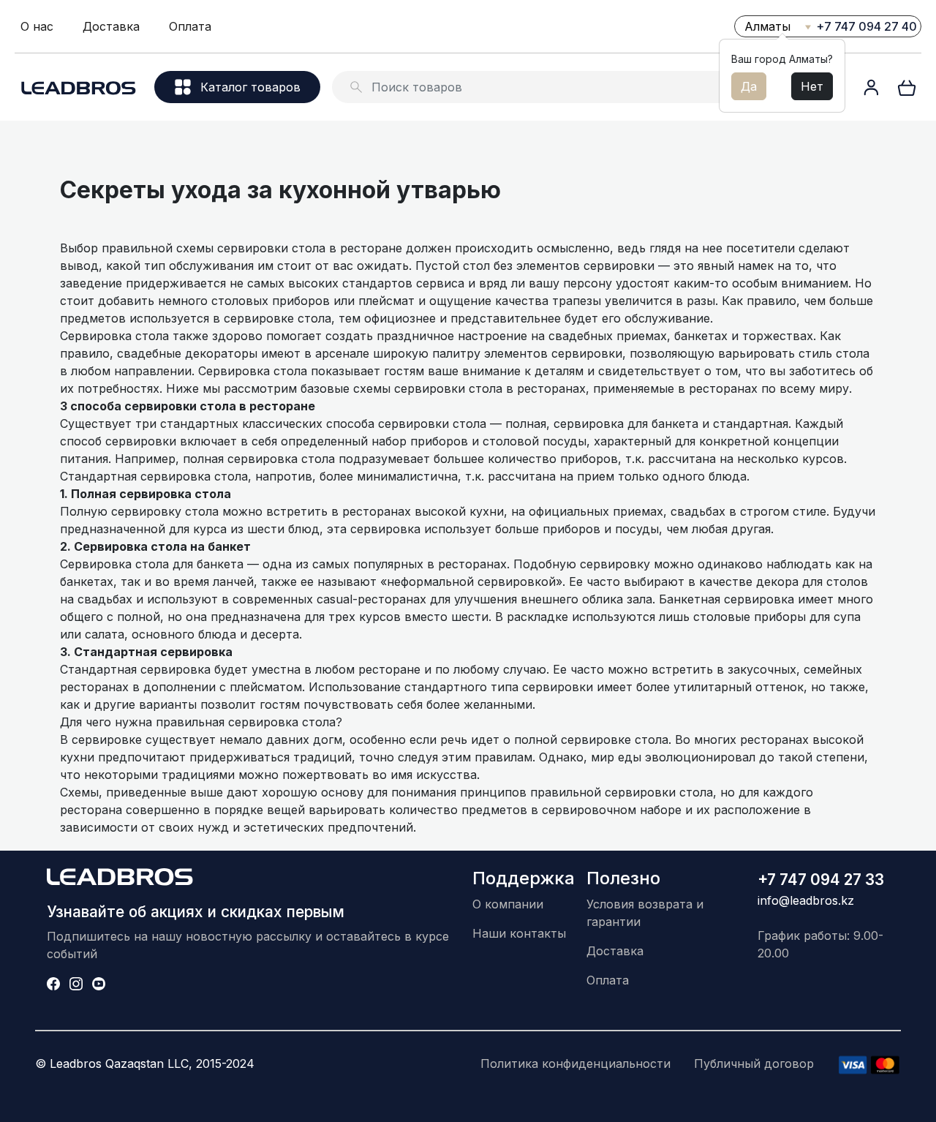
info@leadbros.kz (806, 900)
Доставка (111, 26)
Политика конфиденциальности (575, 1063)
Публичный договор (754, 1063)
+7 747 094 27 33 (821, 879)
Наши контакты (519, 933)
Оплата (190, 26)
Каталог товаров (250, 87)
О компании (507, 904)
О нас (36, 26)
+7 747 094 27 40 (866, 26)
